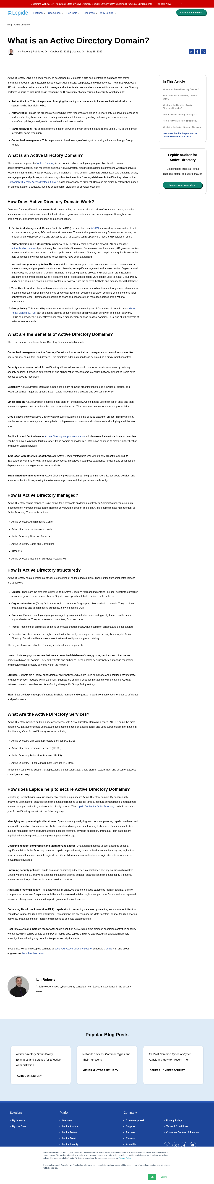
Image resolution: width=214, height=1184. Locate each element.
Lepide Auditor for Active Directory (95, 806)
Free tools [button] (71, 13)
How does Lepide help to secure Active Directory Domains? (180, 135)
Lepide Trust (69, 1138)
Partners (130, 1132)
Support (130, 1126)
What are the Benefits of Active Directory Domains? (178, 106)
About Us (131, 1144)
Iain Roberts (23, 51)
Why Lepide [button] (106, 13)
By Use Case (19, 1126)
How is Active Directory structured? (180, 120)
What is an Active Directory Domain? (181, 89)
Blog (9, 24)
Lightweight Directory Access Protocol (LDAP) (33, 182)
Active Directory (22, 24)
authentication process (24, 248)
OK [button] (152, 1176)
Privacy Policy (125, 1158)
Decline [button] (164, 1176)
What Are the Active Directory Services (182, 127)
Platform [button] (38, 13)
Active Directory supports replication (65, 436)
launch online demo (33, 953)
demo (191, 12)
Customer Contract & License (182, 1132)
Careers (130, 1138)
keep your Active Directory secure (73, 948)
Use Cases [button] (54, 13)
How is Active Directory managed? (180, 114)
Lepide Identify (70, 1144)
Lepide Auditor (70, 1126)
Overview (67, 1120)
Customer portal (135, 1120)
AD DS (95, 228)
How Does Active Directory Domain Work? (180, 97)
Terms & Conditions (177, 1126)
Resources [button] (89, 13)
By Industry (18, 1120)
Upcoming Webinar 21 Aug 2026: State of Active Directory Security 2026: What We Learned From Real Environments (101, 4)
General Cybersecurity (100, 1070)
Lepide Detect (69, 1132)
